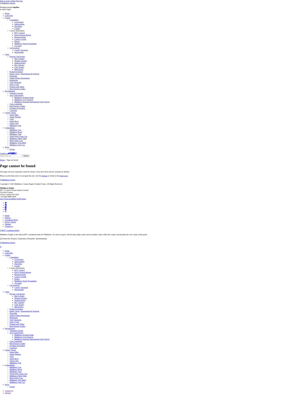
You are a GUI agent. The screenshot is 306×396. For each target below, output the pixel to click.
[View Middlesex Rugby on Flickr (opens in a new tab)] (13, 153)
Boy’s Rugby (19, 65)
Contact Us (9, 391)
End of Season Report (22, 35)
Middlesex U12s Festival (23, 100)
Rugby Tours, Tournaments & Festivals (24, 74)
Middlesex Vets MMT (18, 143)
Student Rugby (20, 63)
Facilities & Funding (17, 108)
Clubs (7, 54)
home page (64, 176)
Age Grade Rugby (17, 95)
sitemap (44, 176)
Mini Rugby (19, 70)
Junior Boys (14, 121)
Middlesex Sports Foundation (25, 44)
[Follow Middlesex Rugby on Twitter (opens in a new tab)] (9, 153)
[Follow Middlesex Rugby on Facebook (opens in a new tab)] (11, 153)
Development (10, 91)
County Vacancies (21, 50)
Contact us (4, 153)
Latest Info (9, 16)
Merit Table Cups (16, 141)
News (7, 147)
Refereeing (14, 80)
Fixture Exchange (16, 72)
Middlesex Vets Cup (17, 145)
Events (12, 149)
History (17, 41)
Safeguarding (19, 24)
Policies (8, 218)
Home (7, 13)
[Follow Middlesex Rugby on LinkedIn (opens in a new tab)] (14, 153)
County (7, 18)
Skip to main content (8, 1)
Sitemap (8, 224)
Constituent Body (11, 220)
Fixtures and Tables (17, 87)
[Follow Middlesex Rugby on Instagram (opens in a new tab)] (16, 153)
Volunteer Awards (16, 93)
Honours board (20, 37)
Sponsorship (19, 52)
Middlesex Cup (15, 130)
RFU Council (19, 33)
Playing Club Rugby (17, 57)
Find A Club (14, 85)
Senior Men (14, 115)
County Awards (20, 39)
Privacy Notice (10, 222)
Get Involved (14, 48)
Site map (19, 1)
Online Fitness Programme (20, 78)
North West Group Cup (18, 136)
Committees (14, 20)
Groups (17, 29)
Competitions (10, 128)
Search (26, 156)
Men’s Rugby (19, 59)
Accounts (18, 46)
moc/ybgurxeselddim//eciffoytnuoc (13, 199)
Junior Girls (14, 123)
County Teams (10, 113)
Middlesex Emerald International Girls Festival (31, 102)
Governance (19, 22)
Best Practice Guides (17, 89)
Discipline (18, 26)
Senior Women (15, 117)
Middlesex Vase (16, 134)
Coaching (13, 111)
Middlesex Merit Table (18, 139)
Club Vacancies (15, 82)
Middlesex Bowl (16, 132)
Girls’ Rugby (19, 67)
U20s (12, 119)
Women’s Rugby (20, 61)
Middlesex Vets (15, 126)
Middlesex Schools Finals (24, 98)
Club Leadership (16, 104)
